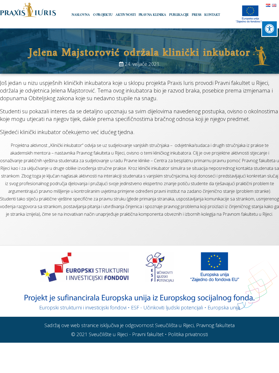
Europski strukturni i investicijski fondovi (82, 307)
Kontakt (212, 15)
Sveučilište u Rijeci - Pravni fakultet (126, 334)
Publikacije (179, 15)
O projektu (103, 15)
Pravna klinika (152, 15)
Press (196, 15)
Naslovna (80, 15)
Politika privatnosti (188, 334)
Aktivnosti (125, 15)
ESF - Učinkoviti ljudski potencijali (167, 307)
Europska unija (224, 307)
